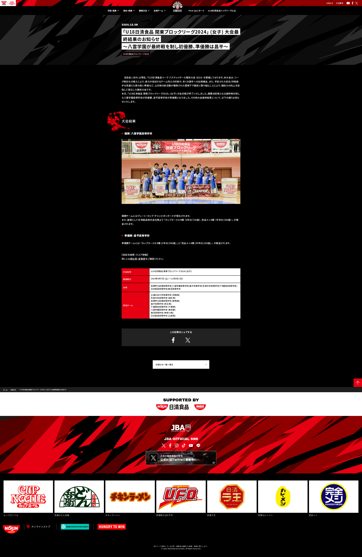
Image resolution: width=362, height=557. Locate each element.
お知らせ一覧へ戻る (164, 364)
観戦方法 (143, 10)
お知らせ (329, 3)
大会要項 (339, 3)
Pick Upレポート (197, 10)
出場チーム (158, 10)
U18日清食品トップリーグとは (222, 10)
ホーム (5, 390)
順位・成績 (127, 10)
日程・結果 (112, 10)
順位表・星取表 (137, 258)
